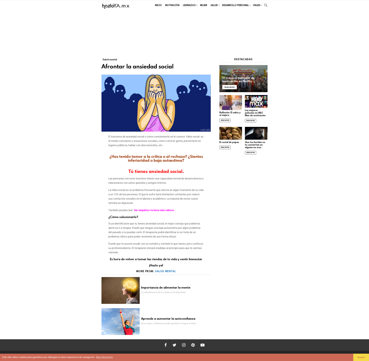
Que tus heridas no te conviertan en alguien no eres (255, 145)
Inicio (158, 5)
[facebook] (165, 345)
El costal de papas (229, 142)
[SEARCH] (266, 5)
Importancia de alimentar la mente (165, 287)
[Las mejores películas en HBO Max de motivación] (256, 101)
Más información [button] (104, 357)
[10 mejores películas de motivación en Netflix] (243, 78)
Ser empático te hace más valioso (154, 210)
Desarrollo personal (235, 5)
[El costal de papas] (230, 133)
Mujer (203, 5)
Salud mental (165, 271)
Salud (214, 5)
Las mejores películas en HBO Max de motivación (255, 113)
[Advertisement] (184, 32)
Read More (225, 120)
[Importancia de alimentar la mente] (120, 290)
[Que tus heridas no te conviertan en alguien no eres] (256, 133)
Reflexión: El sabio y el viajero (230, 113)
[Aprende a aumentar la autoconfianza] (120, 321)
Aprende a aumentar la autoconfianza (168, 319)
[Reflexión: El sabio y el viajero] (230, 102)
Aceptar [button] (361, 357)
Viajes (256, 5)
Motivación (172, 5)
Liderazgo (189, 5)
